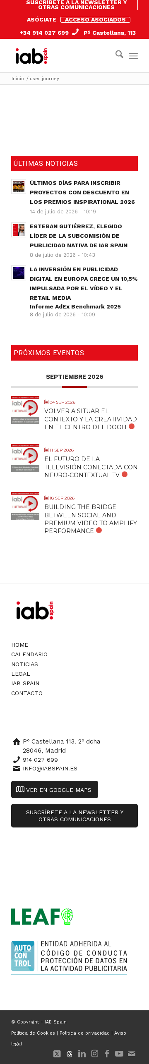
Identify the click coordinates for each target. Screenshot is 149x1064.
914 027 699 (40, 759)
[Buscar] (115, 55)
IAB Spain (25, 683)
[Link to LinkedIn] (82, 1053)
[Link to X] (57, 1053)
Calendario (29, 654)
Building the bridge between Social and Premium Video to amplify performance (90, 519)
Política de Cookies (33, 1033)
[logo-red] (33, 55)
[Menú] (133, 56)
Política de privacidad (85, 1033)
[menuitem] (76, 5)
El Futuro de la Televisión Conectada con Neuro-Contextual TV (91, 466)
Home (19, 644)
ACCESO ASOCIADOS (95, 19)
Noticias (24, 664)
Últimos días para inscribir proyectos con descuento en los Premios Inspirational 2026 (82, 192)
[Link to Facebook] (107, 1053)
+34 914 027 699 (44, 32)
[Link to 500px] (69, 1053)
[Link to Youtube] (119, 1053)
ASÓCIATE (41, 19)
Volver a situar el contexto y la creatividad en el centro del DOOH (90, 418)
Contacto (27, 693)
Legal (20, 673)
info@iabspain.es (50, 768)
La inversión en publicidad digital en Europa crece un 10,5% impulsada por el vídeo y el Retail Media (84, 288)
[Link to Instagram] (94, 1053)
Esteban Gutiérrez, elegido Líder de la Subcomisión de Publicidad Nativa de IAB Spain (78, 236)
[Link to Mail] (131, 1053)
